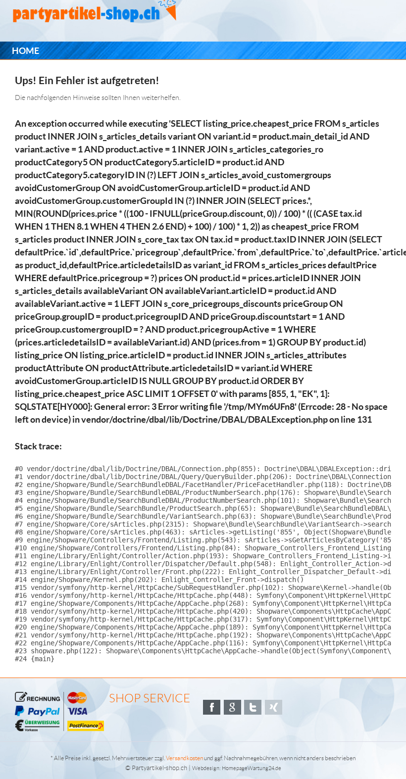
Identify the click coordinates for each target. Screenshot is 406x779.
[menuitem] (25, 51)
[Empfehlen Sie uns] (211, 707)
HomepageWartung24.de (251, 768)
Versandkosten (184, 758)
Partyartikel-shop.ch (159, 768)
